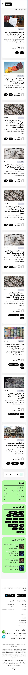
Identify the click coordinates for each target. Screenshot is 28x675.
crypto (9, 518)
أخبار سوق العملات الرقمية (17, 491)
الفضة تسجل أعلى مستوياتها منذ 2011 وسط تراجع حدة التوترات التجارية (14, 81)
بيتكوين (8, 522)
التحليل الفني (20, 161)
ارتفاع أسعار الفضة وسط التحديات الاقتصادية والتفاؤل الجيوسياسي (15, 445)
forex (22, 52)
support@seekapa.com (7, 609)
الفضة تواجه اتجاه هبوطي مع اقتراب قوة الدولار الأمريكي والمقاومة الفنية (14, 34)
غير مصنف (21, 29)
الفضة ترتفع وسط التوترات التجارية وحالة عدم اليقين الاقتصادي (15, 396)
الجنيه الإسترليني (13, 525)
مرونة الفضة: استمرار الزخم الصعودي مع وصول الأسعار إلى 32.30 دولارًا (14, 253)
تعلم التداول (21, 496)
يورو (22, 518)
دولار (9, 515)
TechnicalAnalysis (13, 315)
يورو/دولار (20, 532)
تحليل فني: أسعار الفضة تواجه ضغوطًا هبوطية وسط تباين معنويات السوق (14, 167)
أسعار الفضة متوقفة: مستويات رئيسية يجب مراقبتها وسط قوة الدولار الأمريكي (14, 346)
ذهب (16, 518)
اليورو (21, 528)
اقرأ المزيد (14, 668)
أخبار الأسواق (20, 75)
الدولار (15, 522)
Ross (19, 47)
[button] (14, 669)
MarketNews (15, 463)
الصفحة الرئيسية (22, 9)
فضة (17, 52)
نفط (22, 525)
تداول (15, 528)
